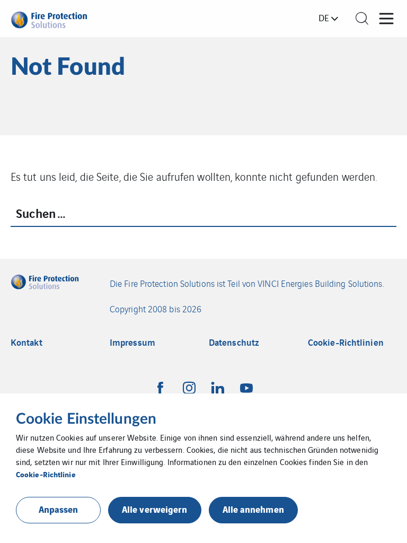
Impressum (132, 342)
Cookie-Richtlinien (346, 342)
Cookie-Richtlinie (46, 473)
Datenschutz (234, 342)
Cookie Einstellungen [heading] (86, 418)
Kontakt (26, 342)
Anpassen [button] (58, 508)
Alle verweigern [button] (155, 508)
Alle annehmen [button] (253, 508)
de (323, 17)
